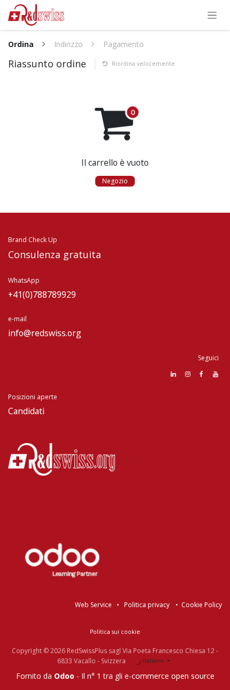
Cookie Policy (201, 604)
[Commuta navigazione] (212, 15)
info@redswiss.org (44, 333)
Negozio (115, 180)
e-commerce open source (169, 676)
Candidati (27, 411)
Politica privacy (147, 604)
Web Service (93, 604)
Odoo (65, 676)
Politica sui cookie (115, 631)
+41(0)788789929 (42, 294)
